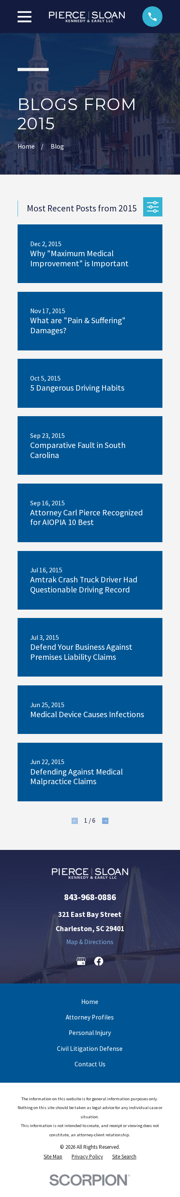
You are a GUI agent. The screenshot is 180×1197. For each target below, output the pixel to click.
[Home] (87, 16)
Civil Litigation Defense (90, 1049)
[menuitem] (53, 1157)
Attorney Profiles (90, 1017)
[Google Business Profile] (81, 961)
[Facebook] (98, 961)
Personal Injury (90, 1033)
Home (89, 1002)
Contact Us (90, 1064)
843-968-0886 (90, 897)
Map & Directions (89, 942)
